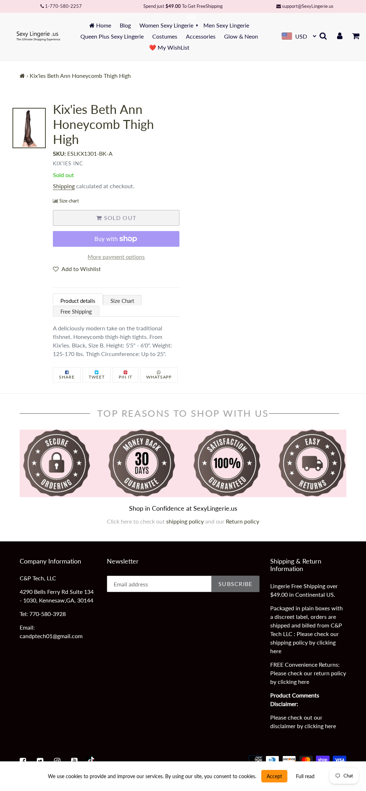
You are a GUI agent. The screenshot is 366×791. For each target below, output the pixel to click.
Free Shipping (76, 311)
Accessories (201, 36)
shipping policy (185, 521)
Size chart (69, 201)
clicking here (293, 681)
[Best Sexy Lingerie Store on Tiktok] (91, 761)
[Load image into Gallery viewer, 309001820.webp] (29, 128)
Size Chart (122, 300)
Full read (305, 776)
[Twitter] (40, 761)
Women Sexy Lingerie (166, 25)
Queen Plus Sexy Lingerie (112, 36)
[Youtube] (74, 761)
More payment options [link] (116, 256)
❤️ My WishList (169, 47)
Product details (77, 300)
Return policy (242, 521)
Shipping (64, 185)
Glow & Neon (241, 36)
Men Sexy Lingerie (226, 25)
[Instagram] (57, 761)
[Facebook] (23, 761)
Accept (274, 776)
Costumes (164, 36)
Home (103, 25)
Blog (125, 25)
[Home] (22, 75)
